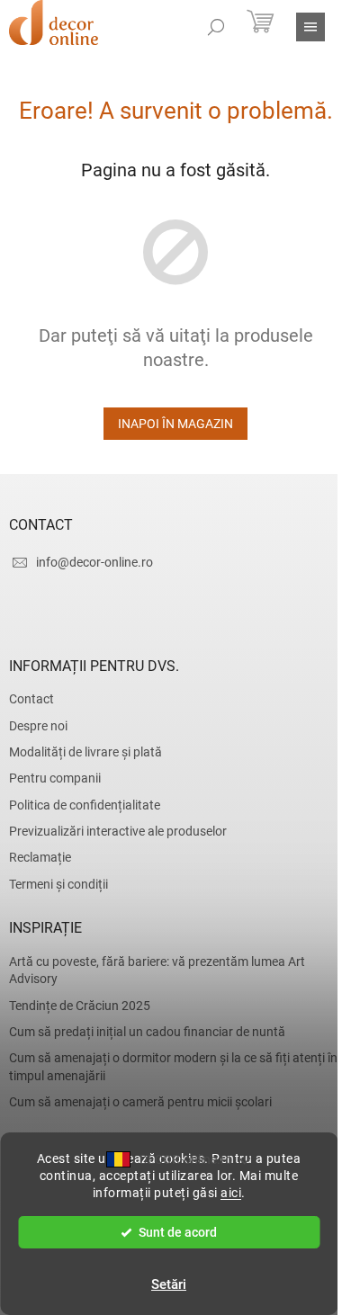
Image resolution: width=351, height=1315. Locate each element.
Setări (168, 1284)
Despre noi (38, 726)
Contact (31, 699)
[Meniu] (310, 27)
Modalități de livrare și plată (85, 752)
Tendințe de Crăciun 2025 (79, 1005)
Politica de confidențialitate (84, 805)
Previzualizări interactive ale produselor (118, 831)
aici (230, 1192)
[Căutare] (216, 27)
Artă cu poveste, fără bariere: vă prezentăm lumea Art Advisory (157, 970)
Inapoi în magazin (175, 423)
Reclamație (40, 857)
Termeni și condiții (58, 884)
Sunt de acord (178, 1232)
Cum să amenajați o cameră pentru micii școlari (140, 1102)
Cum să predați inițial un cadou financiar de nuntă (147, 1031)
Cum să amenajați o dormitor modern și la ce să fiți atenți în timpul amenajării (173, 1066)
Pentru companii (55, 778)
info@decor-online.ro (94, 562)
